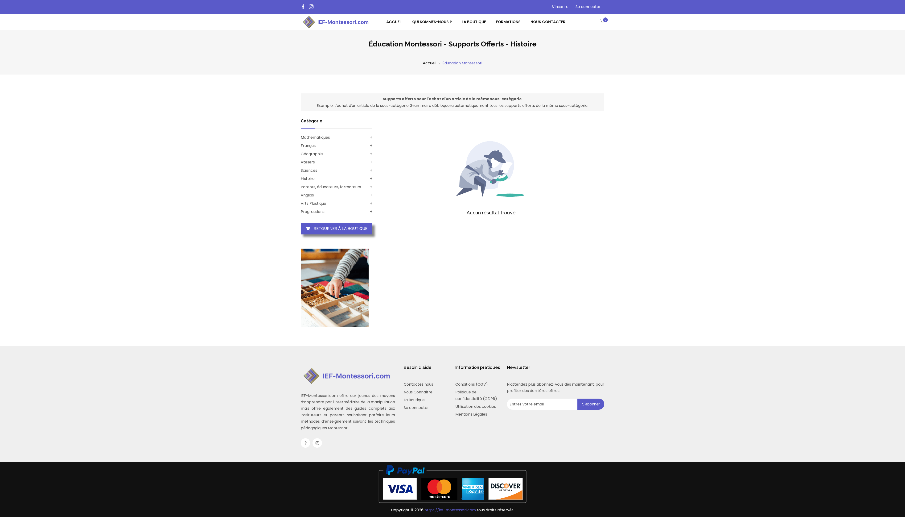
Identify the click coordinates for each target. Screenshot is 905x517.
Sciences (309, 170)
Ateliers (308, 162)
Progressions (313, 211)
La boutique (474, 22)
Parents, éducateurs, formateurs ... (332, 187)
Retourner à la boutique (338, 228)
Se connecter (588, 6)
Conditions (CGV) (471, 384)
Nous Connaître (418, 392)
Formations (508, 22)
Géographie (312, 154)
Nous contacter (548, 22)
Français (308, 145)
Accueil (394, 22)
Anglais (307, 195)
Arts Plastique (313, 203)
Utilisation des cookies (475, 406)
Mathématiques (315, 137)
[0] (602, 21)
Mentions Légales (471, 414)
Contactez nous (418, 384)
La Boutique (414, 400)
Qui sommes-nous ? (432, 22)
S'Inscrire (560, 6)
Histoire (308, 178)
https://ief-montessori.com (450, 510)
